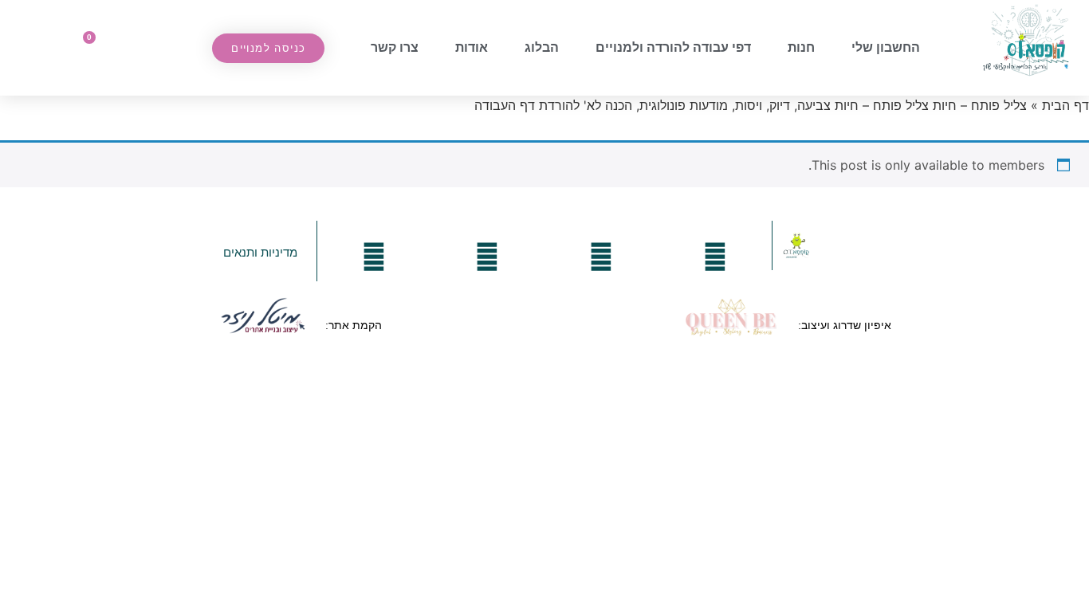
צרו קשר (395, 47)
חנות (801, 47)
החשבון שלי (885, 47)
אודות (471, 47)
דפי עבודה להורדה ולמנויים (673, 47)
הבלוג (542, 47)
